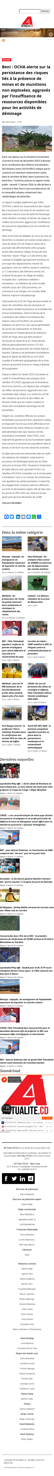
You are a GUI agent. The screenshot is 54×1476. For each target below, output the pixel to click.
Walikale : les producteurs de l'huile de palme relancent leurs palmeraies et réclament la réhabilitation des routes (13, 605)
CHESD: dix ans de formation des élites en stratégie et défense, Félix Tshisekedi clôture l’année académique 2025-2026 (39, 691)
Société (6, 59)
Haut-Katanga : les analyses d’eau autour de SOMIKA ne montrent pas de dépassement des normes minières (40, 562)
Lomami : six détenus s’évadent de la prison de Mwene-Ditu (39, 598)
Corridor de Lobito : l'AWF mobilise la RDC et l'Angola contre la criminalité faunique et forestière (40, 647)
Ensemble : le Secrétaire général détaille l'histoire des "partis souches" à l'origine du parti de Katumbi (26, 880)
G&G (33, 1467)
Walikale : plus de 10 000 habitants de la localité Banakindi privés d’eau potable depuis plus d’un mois (13, 689)
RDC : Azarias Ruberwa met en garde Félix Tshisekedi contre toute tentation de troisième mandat (26, 1061)
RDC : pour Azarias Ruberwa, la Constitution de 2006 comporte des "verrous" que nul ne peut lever (26, 852)
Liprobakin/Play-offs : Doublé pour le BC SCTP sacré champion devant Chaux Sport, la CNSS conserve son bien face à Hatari (26, 970)
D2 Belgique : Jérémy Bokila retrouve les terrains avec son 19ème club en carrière (27, 909)
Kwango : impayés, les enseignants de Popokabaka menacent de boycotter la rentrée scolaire (13, 562)
